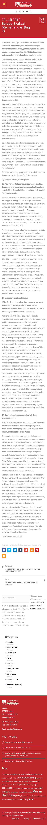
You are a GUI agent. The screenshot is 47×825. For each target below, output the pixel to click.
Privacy (26, 819)
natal (40, 788)
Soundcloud (11, 653)
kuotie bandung (15, 785)
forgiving (13, 778)
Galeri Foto (11, 663)
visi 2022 (17, 799)
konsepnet (5, 545)
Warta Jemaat (14, 545)
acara (9, 774)
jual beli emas (6, 781)
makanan (15, 788)
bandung (28, 774)
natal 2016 (6, 792)
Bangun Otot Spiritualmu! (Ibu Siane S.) (17, 748)
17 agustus (5, 774)
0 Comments (37, 545)
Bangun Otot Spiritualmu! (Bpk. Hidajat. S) (18, 742)
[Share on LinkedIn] (15, 550)
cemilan (4, 778)
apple (22, 774)
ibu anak (38, 778)
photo (17, 796)
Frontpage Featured (14, 685)
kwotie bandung (28, 785)
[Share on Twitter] (9, 550)
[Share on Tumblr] (20, 550)
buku (36, 774)
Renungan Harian (13, 669)
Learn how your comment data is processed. (37, 605)
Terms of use (38, 819)
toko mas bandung (7, 799)
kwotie (22, 785)
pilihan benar (24, 796)
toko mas (42, 796)
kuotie (9, 785)
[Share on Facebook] (4, 550)
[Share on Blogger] (32, 550)
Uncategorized (12, 679)
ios (42, 778)
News (9, 658)
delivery (9, 778)
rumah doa (31, 796)
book (33, 774)
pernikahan (29, 792)
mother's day (34, 788)
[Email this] (4, 556)
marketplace (27, 788)
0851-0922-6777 (12, 722)
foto (18, 778)
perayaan (22, 792)
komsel (34, 781)
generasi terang (28, 777)
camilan (40, 774)
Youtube (10, 642)
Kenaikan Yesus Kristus (24, 781)
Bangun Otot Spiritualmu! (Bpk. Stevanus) (18, 761)
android (14, 774)
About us (15, 819)
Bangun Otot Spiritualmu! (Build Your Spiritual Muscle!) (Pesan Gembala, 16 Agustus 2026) (23, 754)
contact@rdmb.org (14, 729)
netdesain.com (17, 816)
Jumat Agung (13, 781)
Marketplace (11, 674)
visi (13, 799)
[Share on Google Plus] (26, 550)
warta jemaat (27, 799)
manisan (20, 788)
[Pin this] (37, 550)
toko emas (37, 796)
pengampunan (14, 792)
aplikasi (18, 774)
